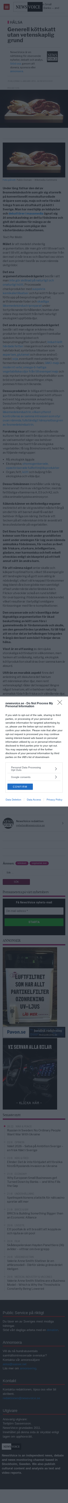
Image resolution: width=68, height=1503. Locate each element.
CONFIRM (20, 786)
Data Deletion (13, 799)
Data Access (34, 799)
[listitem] (34, 768)
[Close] (60, 703)
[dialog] (34, 751)
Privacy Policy (54, 799)
